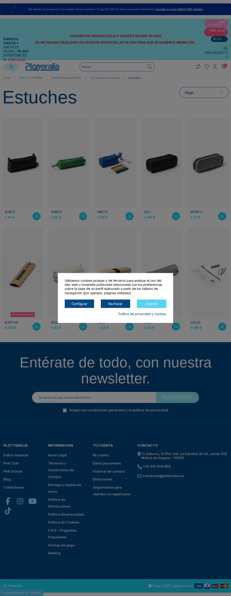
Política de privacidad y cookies (142, 314)
